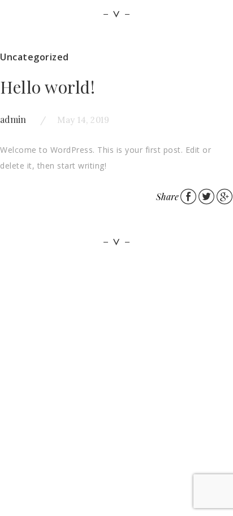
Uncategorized (34, 57)
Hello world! (47, 87)
